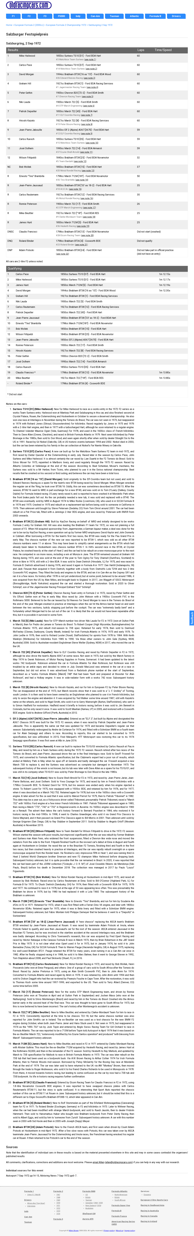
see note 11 (86, 152)
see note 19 (83, 226)
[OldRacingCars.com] (29, 7)
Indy (26, 1211)
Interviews (31, 1206)
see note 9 (86, 133)
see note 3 (89, 78)
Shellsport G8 (88, 1213)
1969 (58, 1200)
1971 (58, 1206)
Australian (89, 1208)
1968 (58, 1197)
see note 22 (62, 254)
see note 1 (90, 59)
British (87, 1197)
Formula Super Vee (121, 1205)
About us (119, 1231)
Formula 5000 (88, 1191)
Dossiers (147, 1195)
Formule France (119, 1216)
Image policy (130, 1231)
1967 (58, 1195)
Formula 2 (58, 1191)
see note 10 (92, 143)
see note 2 (91, 69)
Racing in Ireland (149, 1221)
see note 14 (82, 180)
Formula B (116, 1211)
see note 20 (87, 235)
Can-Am (28, 1217)
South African (120, 1200)
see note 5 (87, 96)
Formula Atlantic (119, 1191)
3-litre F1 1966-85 (33, 1195)
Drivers (27, 1200)
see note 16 (87, 198)
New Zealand (90, 1206)
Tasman (28, 1222)
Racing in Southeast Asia (152, 1205)
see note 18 (89, 217)
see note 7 (86, 115)
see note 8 (87, 124)
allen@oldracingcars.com (119, 1162)
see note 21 (81, 244)
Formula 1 (29, 1191)
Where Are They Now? (36, 1203)
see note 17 (89, 207)
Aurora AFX (87, 1219)
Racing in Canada (149, 1216)
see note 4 (92, 87)
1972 (58, 1208)
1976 (99, 1206)
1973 (58, 1211)
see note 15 (75, 189)
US (86, 1195)
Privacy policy (109, 1231)
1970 (58, 1203)
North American (121, 1195)
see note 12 (80, 161)
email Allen (98, 1162)
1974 (58, 1214)
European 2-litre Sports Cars (154, 1200)
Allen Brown (74, 1231)
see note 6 (89, 106)
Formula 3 (58, 1219)
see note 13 (88, 170)
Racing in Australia (150, 1211)
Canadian (89, 1203)
